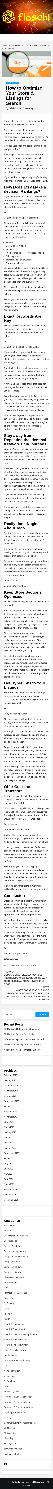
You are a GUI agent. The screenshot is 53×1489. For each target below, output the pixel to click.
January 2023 (10, 1132)
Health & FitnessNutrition (16, 1344)
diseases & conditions (14, 1277)
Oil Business (9, 1376)
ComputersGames (12, 1261)
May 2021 (8, 1173)
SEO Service (9, 1428)
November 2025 (11, 1090)
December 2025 (11, 1085)
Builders (8, 1230)
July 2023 (8, 1121)
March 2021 (9, 1184)
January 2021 (10, 1194)
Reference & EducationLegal (17, 1402)
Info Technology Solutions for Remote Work (24, 1039)
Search (27, 966)
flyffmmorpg (10, 1303)
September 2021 (11, 1153)
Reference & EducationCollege (18, 1396)
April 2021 (8, 1179)
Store (34, 966)
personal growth (11, 1391)
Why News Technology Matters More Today (23, 1044)
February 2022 (10, 1142)
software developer (13, 1448)
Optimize (20, 966)
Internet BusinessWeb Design (17, 1360)
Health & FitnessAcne (14, 1324)
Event (6, 1287)
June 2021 (8, 1168)
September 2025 (11, 1101)
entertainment (11, 1282)
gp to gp (8, 1313)
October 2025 (10, 1096)
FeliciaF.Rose (15, 108)
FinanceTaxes (10, 1298)
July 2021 (8, 1163)
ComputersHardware (14, 1266)
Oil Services (9, 1381)
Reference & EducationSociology (19, 1407)
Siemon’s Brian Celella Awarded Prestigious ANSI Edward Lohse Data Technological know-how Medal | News (25, 978)
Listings (12, 966)
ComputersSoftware (13, 1272)
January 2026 (10, 1080)
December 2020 (11, 1199)
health (7, 1318)
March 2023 (9, 1127)
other (6, 1386)
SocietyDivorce (11, 1443)
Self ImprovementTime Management (21, 1422)
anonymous (9, 1225)
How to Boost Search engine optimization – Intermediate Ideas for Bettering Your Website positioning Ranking (27, 993)
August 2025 (9, 1106)
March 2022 (9, 1137)
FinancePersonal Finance (15, 1292)
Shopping (8, 1438)
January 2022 (10, 1148)
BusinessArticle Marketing (16, 1235)
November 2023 (11, 1116)
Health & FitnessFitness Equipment (20, 1334)
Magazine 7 (39, 1482)
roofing (7, 1417)
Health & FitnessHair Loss (16, 1339)
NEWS (7, 1365)
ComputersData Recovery (16, 1256)
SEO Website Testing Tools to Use (19, 1034)
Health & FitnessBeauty (15, 1329)
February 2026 (10, 1075)
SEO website (12, 83)
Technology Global (12, 1454)
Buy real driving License (15, 1251)
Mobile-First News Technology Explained (23, 1049)
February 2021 (10, 1189)
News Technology (12, 1370)
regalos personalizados (14, 1412)
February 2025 (10, 1111)
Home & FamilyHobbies (15, 1350)
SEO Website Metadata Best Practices (21, 1029)
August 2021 (9, 1158)
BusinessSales (10, 1240)
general (7, 1308)
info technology (11, 1355)
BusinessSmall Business (15, 1246)
